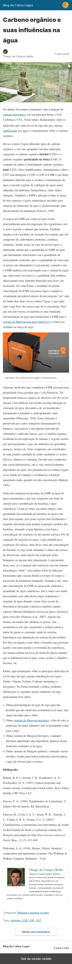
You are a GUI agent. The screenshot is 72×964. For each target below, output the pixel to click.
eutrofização (10, 130)
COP (31, 920)
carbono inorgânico (14, 114)
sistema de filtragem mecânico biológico (26, 322)
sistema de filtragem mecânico (31, 720)
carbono (15, 920)
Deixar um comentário (36, 931)
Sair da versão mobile (36, 959)
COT (38, 920)
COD (24, 920)
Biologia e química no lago (33, 912)
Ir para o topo (61, 948)
